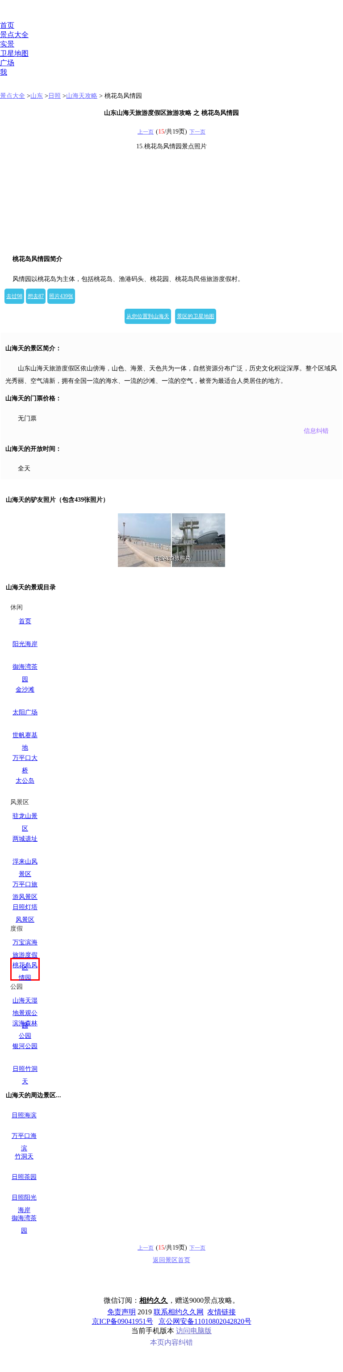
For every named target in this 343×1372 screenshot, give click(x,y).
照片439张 (61, 296)
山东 (36, 95)
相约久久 (153, 1300)
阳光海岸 (25, 644)
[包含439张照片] (171, 540)
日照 (54, 95)
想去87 (36, 296)
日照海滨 (24, 1115)
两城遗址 (25, 838)
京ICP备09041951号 (122, 1321)
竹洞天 (24, 1156)
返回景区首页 (171, 1260)
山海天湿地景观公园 (25, 1013)
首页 (7, 25)
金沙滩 (25, 689)
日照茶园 (24, 1177)
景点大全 (14, 34)
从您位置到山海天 (147, 316)
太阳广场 (25, 712)
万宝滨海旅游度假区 (25, 955)
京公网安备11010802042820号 (205, 1321)
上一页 (146, 132)
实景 (7, 44)
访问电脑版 (194, 1330)
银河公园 (25, 1046)
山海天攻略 (81, 95)
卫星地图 (14, 53)
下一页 (197, 132)
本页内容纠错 (171, 1342)
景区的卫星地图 (195, 316)
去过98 (14, 296)
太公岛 (25, 780)
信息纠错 (316, 431)
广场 (7, 63)
